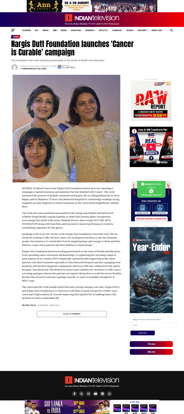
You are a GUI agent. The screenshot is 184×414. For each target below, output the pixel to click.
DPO (36, 30)
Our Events (142, 30)
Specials (129, 30)
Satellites (103, 30)
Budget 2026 (157, 30)
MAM (55, 30)
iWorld (45, 30)
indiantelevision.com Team (34, 69)
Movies (64, 30)
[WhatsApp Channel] (109, 394)
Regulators (76, 30)
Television (26, 30)
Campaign (43, 305)
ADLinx (151, 351)
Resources (89, 30)
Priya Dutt (55, 305)
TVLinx (151, 344)
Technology (117, 30)
